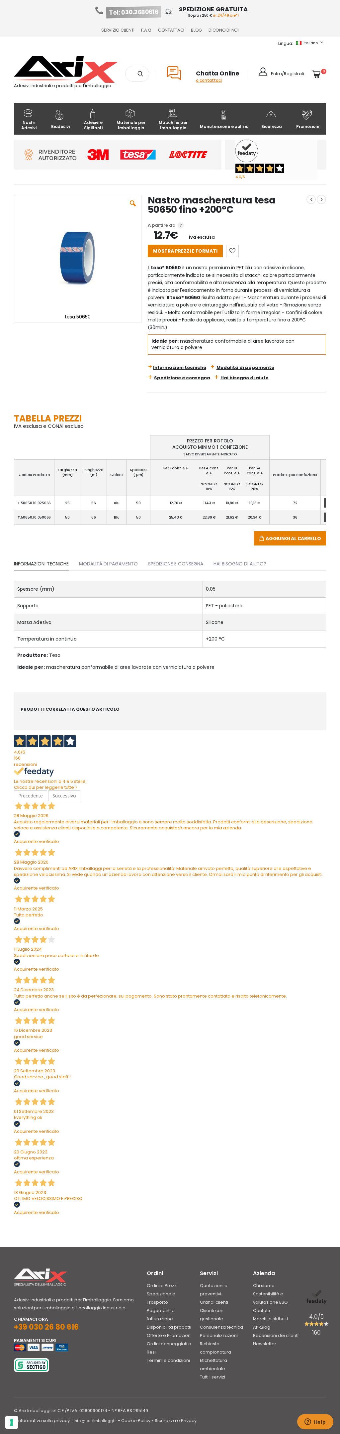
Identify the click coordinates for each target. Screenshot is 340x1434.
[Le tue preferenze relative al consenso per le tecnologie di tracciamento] (11, 1422)
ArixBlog (261, 1327)
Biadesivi (60, 126)
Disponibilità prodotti (169, 1327)
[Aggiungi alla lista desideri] (232, 251)
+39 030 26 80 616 (46, 1327)
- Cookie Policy (134, 1420)
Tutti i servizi (212, 1377)
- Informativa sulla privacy (42, 1420)
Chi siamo (264, 1285)
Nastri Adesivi (28, 125)
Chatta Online (217, 73)
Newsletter (264, 1344)
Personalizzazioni (219, 1335)
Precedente (30, 795)
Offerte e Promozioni (169, 1335)
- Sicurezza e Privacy (174, 1420)
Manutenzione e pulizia (224, 126)
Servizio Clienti (117, 30)
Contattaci (171, 30)
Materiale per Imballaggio (131, 125)
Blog (196, 30)
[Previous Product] (311, 199)
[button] (133, 208)
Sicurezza (271, 126)
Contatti (261, 1310)
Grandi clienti (214, 1302)
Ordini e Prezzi (162, 1285)
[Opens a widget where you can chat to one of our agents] (315, 1422)
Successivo (64, 795)
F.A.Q (146, 30)
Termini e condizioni (168, 1360)
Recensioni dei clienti (275, 1335)
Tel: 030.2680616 (133, 12)
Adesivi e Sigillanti (93, 125)
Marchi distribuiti (270, 1319)
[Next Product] (321, 199)
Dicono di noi (224, 30)
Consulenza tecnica (221, 1327)
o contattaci (209, 80)
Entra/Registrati (287, 73)
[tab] (46, 562)
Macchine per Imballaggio (173, 125)
